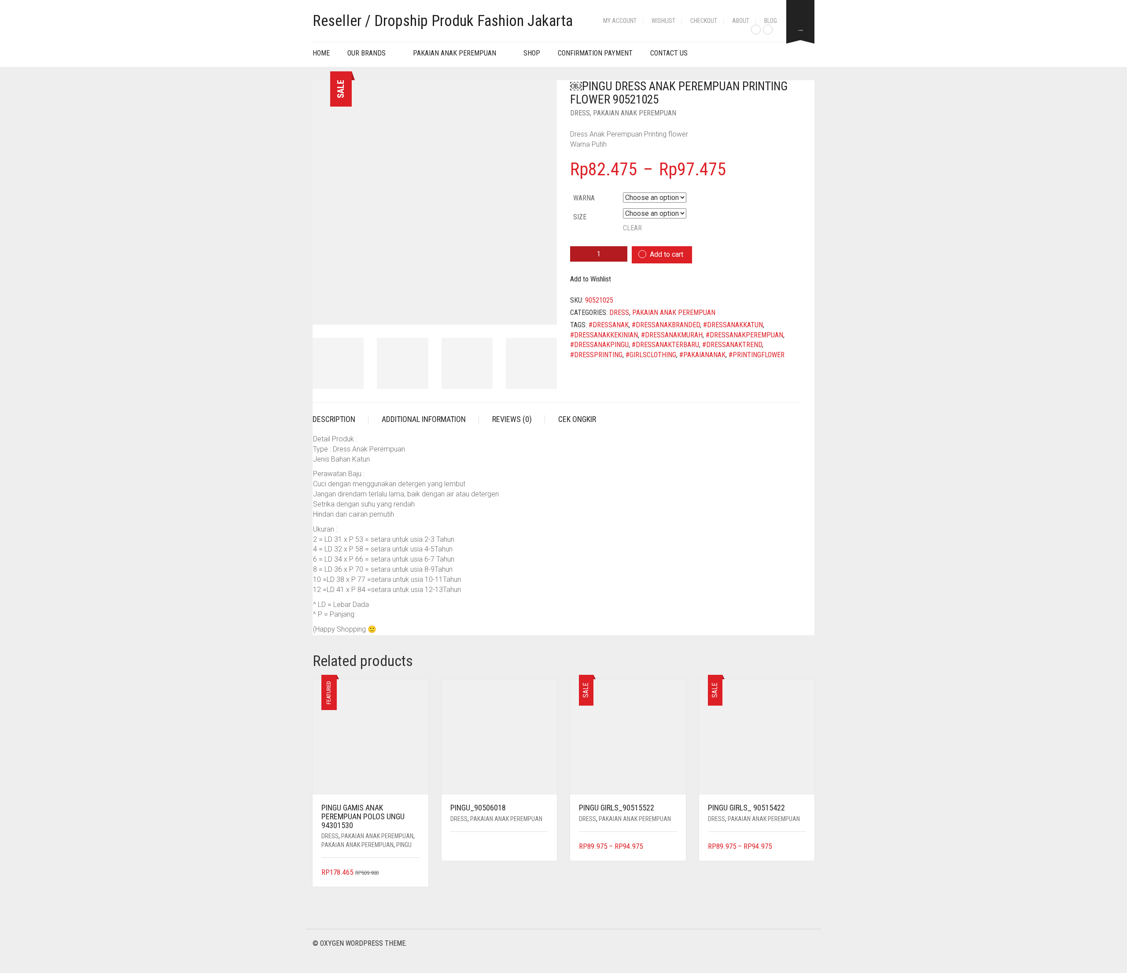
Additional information (424, 419)
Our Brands (366, 53)
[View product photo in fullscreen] (542, 309)
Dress (580, 113)
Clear (632, 228)
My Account (620, 20)
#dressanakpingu (599, 344)
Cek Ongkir (577, 419)
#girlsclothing (651, 355)
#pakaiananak (702, 355)
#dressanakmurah (672, 335)
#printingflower (756, 355)
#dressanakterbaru (665, 344)
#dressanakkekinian (604, 335)
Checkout (703, 20)
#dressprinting (596, 355)
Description (334, 419)
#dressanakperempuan (744, 335)
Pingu (404, 844)
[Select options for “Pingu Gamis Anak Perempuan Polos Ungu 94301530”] (413, 873)
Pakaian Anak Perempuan (454, 53)
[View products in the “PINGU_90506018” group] (542, 847)
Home (321, 53)
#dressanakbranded (666, 325)
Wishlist (663, 20)
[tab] (340, 419)
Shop (531, 53)
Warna (584, 198)
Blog (770, 20)
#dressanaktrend (732, 344)
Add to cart (666, 254)
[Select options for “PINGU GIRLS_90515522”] (671, 847)
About (740, 20)
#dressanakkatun (733, 325)
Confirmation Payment (595, 53)
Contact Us (669, 53)
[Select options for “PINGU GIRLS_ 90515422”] (800, 847)
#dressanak (609, 325)
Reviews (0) (512, 419)
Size (579, 217)
